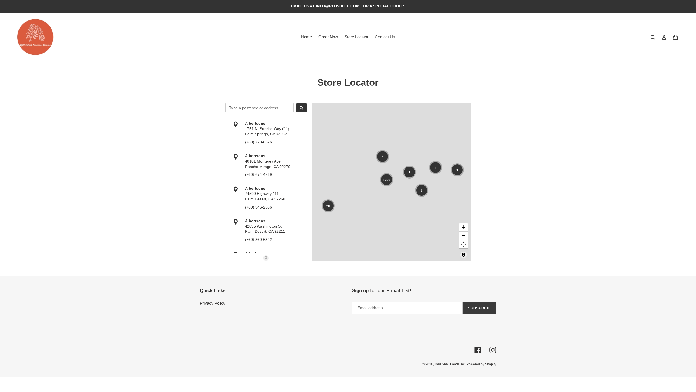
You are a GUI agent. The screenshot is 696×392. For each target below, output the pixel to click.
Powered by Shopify (481, 364)
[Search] (301, 107)
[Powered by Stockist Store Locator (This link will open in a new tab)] (266, 258)
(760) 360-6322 (258, 239)
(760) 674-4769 (258, 174)
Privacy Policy (212, 303)
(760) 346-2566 (258, 207)
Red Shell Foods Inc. (450, 364)
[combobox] (259, 107)
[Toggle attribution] (463, 255)
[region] (391, 182)
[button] (382, 156)
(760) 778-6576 (258, 142)
